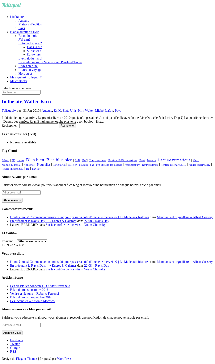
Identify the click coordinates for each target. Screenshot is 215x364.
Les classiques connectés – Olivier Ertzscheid (40, 286)
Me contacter (18, 81)
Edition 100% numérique (122, 160)
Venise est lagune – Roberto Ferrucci (34, 293)
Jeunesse (151, 160)
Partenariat (59, 164)
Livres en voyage (29, 69)
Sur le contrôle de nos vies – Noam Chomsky (76, 224)
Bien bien (35, 159)
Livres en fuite (28, 66)
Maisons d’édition (30, 24)
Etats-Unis (69, 110)
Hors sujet (25, 73)
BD (13, 160)
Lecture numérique (174, 160)
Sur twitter (34, 54)
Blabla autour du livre (24, 32)
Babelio (5, 160)
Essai (142, 160)
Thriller (36, 168)
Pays (21, 28)
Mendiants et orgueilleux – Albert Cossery (185, 217)
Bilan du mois (27, 35)
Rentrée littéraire (150, 164)
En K (57, 110)
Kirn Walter (85, 110)
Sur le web (34, 51)
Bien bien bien (59, 159)
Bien (20, 160)
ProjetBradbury (132, 164)
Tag (27, 168)
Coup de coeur (97, 160)
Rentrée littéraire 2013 (13, 168)
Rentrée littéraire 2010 (173, 164)
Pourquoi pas (86, 164)
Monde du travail (11, 164)
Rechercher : (10, 125)
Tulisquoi (8, 110)
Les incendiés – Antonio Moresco (32, 301)
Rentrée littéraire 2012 (199, 164)
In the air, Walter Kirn (26, 101)
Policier (72, 164)
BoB (77, 160)
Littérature (17, 17)
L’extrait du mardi (30, 58)
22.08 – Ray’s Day (96, 221)
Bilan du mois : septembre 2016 (31, 297)
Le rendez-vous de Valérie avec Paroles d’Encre (50, 62)
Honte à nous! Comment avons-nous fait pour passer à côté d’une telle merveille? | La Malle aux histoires (79, 217)
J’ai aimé (24, 39)
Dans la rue (34, 47)
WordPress (64, 358)
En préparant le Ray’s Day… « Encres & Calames (43, 221)
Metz (196, 160)
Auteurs (23, 20)
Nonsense (29, 164)
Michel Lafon (104, 110)
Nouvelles (43, 165)
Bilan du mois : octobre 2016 (29, 289)
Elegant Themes (26, 358)
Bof (84, 160)
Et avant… (9, 241)
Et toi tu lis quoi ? (30, 43)
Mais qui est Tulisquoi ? (26, 77)
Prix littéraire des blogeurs (109, 164)
